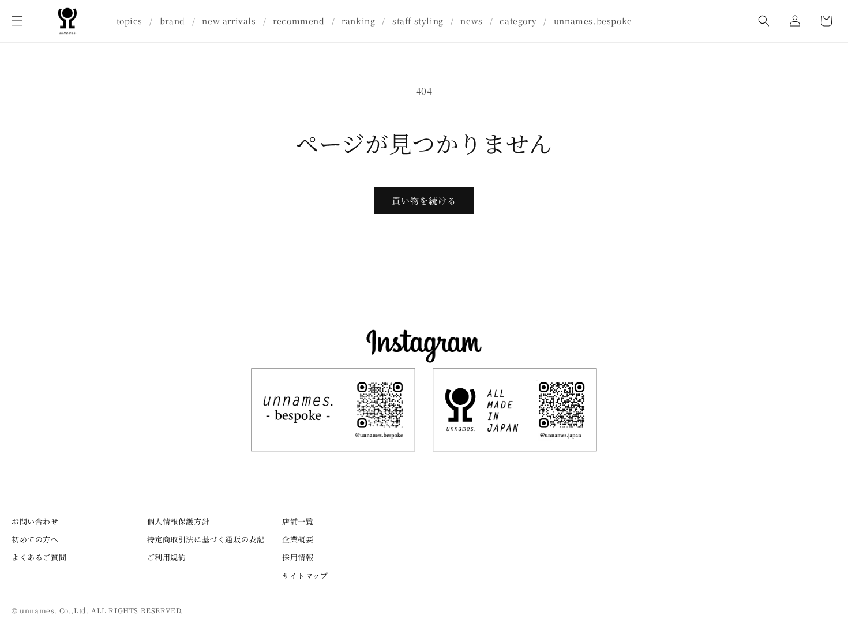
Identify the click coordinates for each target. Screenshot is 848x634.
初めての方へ (35, 539)
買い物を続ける (424, 200)
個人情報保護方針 (178, 521)
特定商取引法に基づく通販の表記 (206, 539)
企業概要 (297, 539)
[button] (17, 20)
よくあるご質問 (39, 557)
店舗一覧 (297, 521)
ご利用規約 (166, 557)
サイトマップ (305, 575)
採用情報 (297, 557)
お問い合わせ (35, 521)
